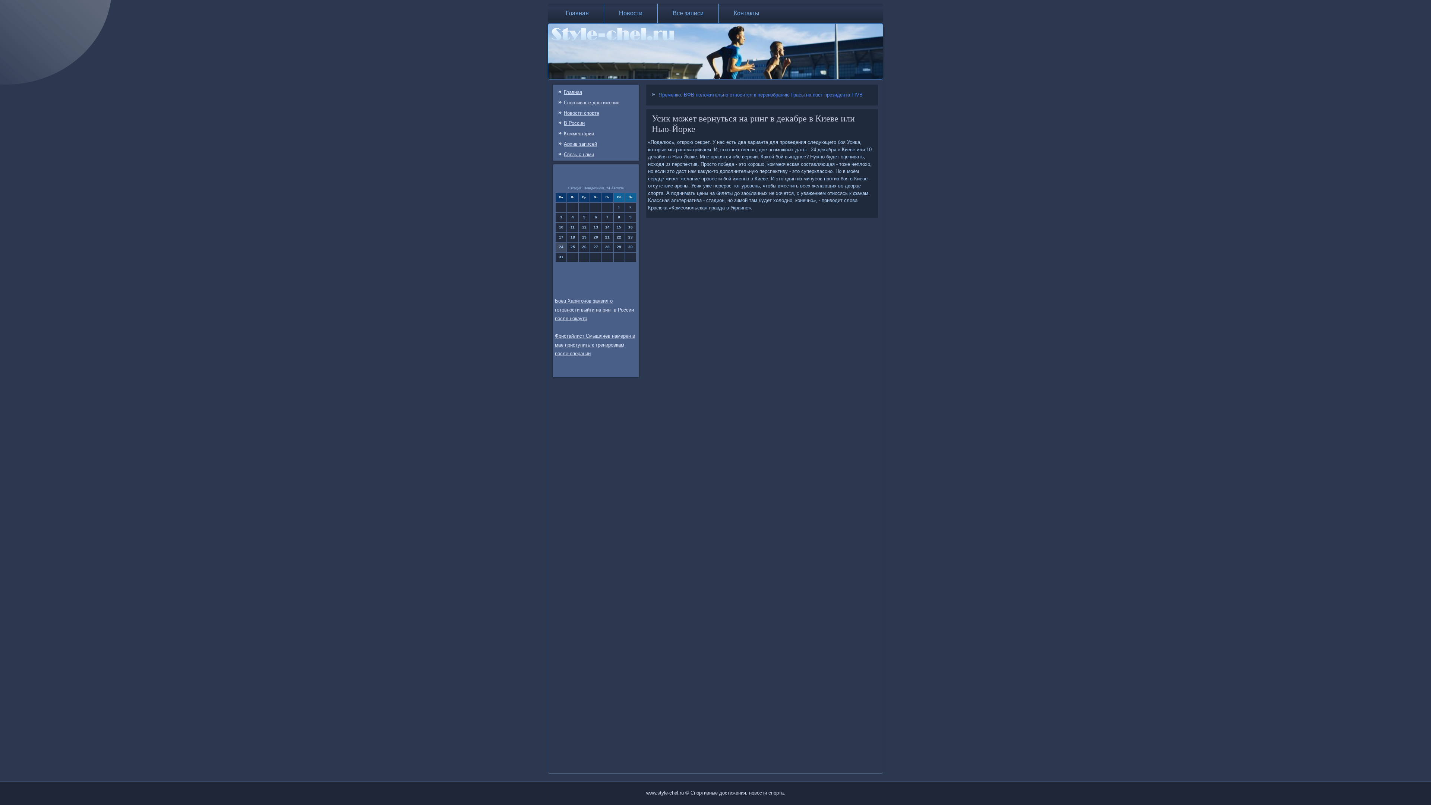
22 (619, 237)
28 (607, 247)
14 (607, 227)
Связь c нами (579, 154)
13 (596, 227)
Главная (577, 13)
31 (561, 257)
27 (596, 247)
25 (573, 247)
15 (619, 227)
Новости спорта (581, 113)
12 (584, 227)
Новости (630, 13)
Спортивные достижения (591, 102)
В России (574, 123)
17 (561, 237)
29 (619, 247)
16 (630, 227)
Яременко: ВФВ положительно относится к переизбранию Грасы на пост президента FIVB (761, 95)
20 (596, 237)
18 (573, 237)
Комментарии (579, 133)
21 (607, 237)
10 (561, 227)
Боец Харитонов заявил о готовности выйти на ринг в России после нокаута (594, 310)
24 (561, 247)
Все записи (688, 13)
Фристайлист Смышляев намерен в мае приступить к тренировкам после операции (595, 345)
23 (630, 237)
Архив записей (580, 144)
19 (584, 237)
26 (584, 247)
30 (630, 247)
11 (573, 227)
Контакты (746, 13)
